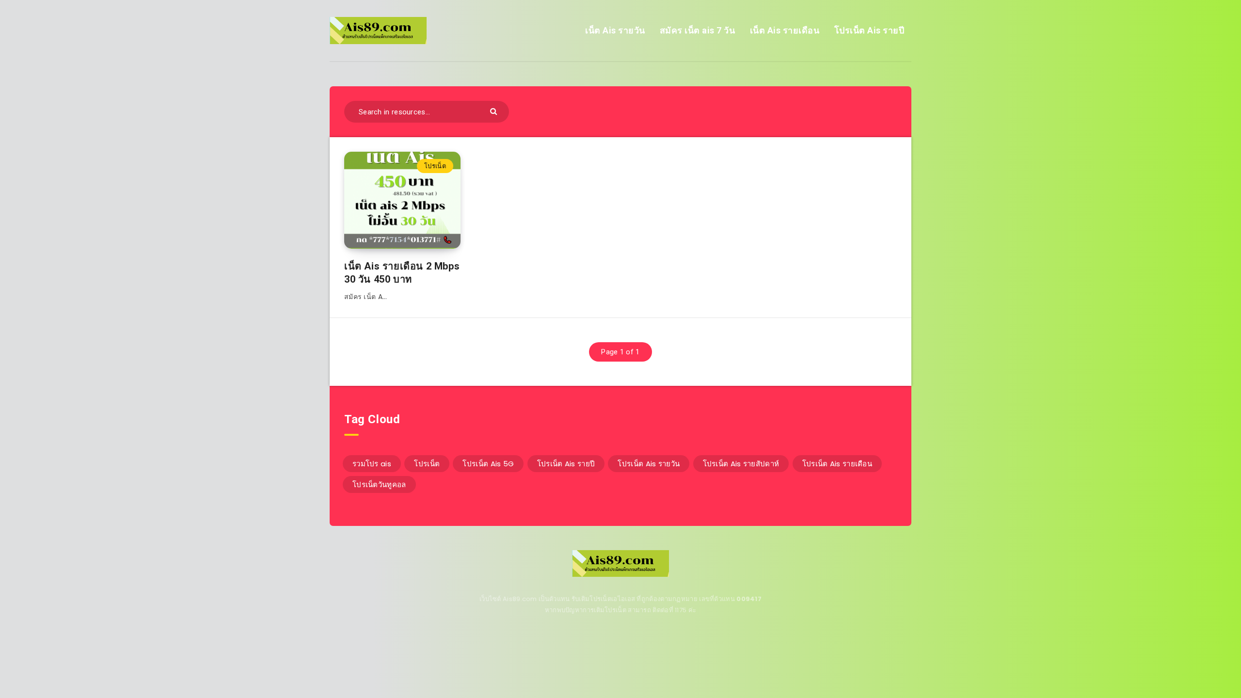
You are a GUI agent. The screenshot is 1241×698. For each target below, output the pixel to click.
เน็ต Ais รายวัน (615, 30)
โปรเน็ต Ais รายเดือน (837, 464)
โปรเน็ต (435, 166)
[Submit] (494, 111)
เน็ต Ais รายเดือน (785, 30)
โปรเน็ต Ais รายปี (869, 30)
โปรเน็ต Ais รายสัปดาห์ (741, 464)
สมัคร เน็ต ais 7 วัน (697, 30)
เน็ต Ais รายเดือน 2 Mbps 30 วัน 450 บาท (402, 272)
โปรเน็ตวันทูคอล (379, 484)
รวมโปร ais (371, 464)
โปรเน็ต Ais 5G (488, 464)
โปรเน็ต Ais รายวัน (649, 464)
